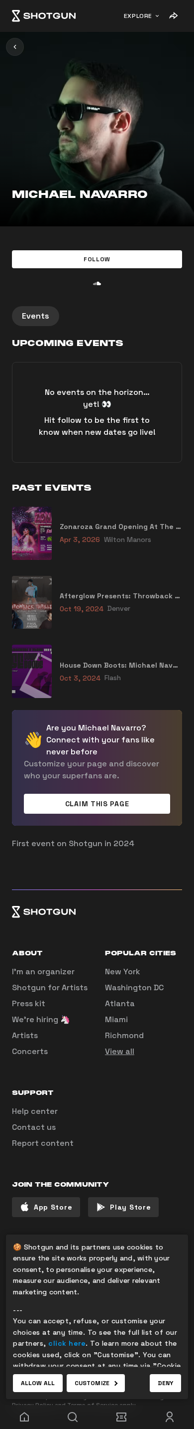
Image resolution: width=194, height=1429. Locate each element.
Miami (116, 1019)
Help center (35, 1111)
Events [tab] (35, 316)
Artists (25, 1035)
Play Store (130, 1207)
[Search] (73, 1417)
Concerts (30, 1051)
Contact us (34, 1127)
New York (122, 971)
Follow (97, 259)
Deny (165, 1383)
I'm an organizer (43, 971)
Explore (138, 16)
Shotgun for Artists (50, 987)
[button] (97, 259)
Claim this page (97, 803)
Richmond (124, 1035)
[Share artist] (173, 16)
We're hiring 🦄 (41, 1019)
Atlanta (120, 1003)
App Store (53, 1207)
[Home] (44, 16)
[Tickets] (121, 1417)
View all (119, 1051)
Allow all (38, 1383)
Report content (43, 1143)
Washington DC (134, 987)
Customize (92, 1383)
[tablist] (97, 316)
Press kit (28, 1003)
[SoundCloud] (97, 283)
